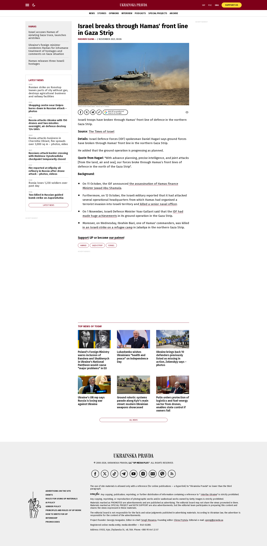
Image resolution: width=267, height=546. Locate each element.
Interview (126, 13)
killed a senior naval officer (158, 204)
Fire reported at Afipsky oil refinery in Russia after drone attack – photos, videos (47, 171)
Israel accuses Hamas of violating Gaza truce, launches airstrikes (47, 35)
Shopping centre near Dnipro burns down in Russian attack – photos (48, 108)
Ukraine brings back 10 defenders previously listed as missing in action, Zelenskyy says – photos (171, 358)
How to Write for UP (57, 514)
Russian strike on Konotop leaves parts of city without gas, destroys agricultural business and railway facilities (48, 92)
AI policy (50, 502)
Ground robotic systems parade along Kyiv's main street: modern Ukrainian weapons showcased (132, 402)
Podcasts (140, 13)
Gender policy (53, 506)
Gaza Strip (97, 245)
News (92, 13)
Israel (111, 245)
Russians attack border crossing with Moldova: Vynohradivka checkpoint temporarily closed (48, 156)
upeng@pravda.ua (214, 520)
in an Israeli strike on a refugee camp (108, 227)
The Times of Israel (101, 131)
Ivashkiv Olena (86, 39)
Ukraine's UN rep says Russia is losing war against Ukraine (91, 401)
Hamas (83, 245)
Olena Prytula (181, 520)
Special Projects (157, 13)
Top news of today (90, 326)
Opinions (114, 13)
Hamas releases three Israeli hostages (46, 62)
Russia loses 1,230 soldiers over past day (48, 184)
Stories (101, 13)
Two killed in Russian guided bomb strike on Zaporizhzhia (46, 196)
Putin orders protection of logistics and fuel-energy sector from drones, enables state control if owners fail (172, 404)
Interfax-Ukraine (209, 494)
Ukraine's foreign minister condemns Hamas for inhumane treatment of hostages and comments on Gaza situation (48, 49)
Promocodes (53, 522)
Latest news (36, 80)
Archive (174, 13)
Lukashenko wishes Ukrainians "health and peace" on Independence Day (132, 356)
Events (49, 495)
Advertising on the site (58, 491)
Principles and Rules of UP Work (63, 510)
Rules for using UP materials (62, 499)
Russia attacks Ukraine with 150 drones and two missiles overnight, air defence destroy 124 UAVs (48, 125)
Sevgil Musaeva (148, 520)
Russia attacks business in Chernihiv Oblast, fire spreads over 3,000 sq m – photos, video (48, 141)
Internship (51, 518)
